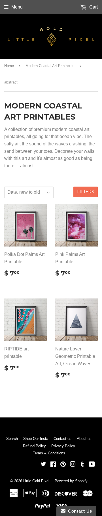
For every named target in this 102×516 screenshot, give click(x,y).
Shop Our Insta (35, 438)
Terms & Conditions (49, 453)
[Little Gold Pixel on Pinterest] (63, 464)
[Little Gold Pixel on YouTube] (92, 464)
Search (12, 438)
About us (84, 438)
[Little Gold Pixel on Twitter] (43, 464)
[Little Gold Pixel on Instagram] (73, 464)
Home (9, 66)
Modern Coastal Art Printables (50, 66)
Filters (85, 191)
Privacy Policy (63, 446)
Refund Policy (34, 446)
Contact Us (78, 511)
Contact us (62, 438)
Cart (93, 7)
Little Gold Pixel (36, 481)
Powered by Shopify (71, 481)
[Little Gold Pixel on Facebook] (53, 464)
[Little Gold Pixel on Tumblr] (82, 464)
